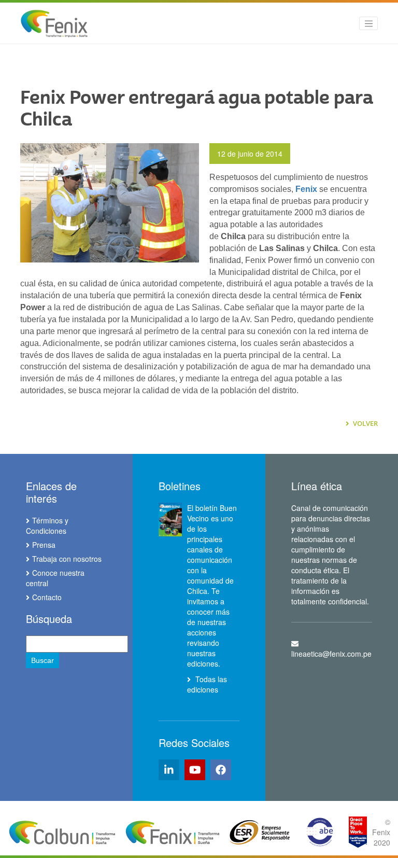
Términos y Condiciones (47, 525)
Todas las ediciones (207, 684)
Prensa (43, 544)
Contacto (47, 597)
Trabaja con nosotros (67, 558)
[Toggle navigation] (368, 23)
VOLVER (364, 423)
